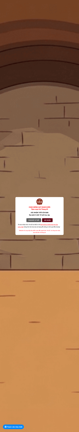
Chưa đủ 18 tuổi (33, 220)
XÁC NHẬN (47, 220)
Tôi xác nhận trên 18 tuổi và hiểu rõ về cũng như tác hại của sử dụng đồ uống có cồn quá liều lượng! (39, 226)
